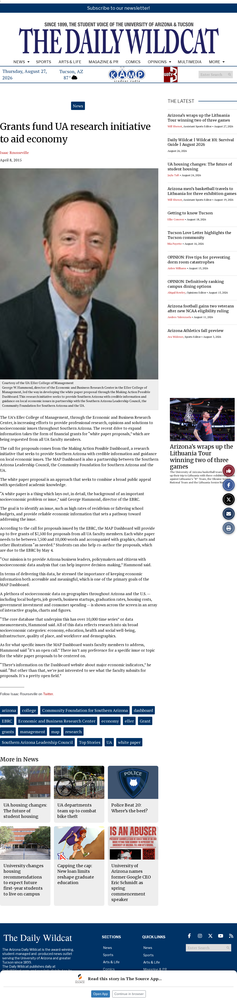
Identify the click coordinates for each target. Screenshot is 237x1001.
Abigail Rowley (176, 292)
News (19, 62)
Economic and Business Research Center (56, 721)
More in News (19, 759)
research (73, 731)
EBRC (7, 721)
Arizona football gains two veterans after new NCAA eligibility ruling (201, 308)
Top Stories (89, 742)
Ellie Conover (176, 219)
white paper (129, 742)
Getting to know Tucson (190, 213)
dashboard (143, 710)
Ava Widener (175, 336)
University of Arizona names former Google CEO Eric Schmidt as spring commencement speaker (131, 882)
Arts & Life (70, 62)
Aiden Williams (177, 268)
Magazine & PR (103, 62)
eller (129, 721)
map (55, 731)
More (214, 62)
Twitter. (48, 694)
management (32, 731)
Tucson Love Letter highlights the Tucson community (199, 235)
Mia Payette (175, 243)
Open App (100, 994)
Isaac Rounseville (14, 152)
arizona (9, 710)
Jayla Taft (173, 175)
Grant (145, 721)
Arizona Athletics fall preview (196, 330)
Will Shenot (175, 126)
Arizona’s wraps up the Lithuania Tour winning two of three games (199, 117)
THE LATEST (181, 101)
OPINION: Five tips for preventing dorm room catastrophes (199, 259)
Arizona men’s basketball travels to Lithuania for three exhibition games (202, 191)
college (29, 710)
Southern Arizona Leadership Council (37, 742)
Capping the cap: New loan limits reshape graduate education (75, 874)
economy (110, 721)
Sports (43, 62)
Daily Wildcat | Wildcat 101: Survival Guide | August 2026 (201, 142)
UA (109, 742)
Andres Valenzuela (179, 317)
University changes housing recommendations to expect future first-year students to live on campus (23, 879)
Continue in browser (129, 994)
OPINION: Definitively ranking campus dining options (196, 284)
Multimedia (190, 62)
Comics (133, 62)
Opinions (157, 62)
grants (8, 731)
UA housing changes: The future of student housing (25, 810)
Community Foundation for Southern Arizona (85, 710)
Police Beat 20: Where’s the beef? (129, 807)
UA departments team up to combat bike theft (76, 810)
